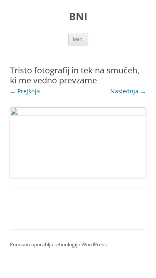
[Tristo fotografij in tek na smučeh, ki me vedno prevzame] (78, 142)
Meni (78, 39)
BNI (78, 16)
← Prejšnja (25, 91)
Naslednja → (128, 91)
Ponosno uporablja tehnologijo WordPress (58, 244)
